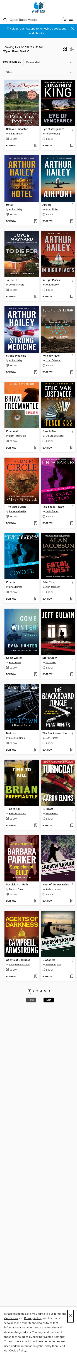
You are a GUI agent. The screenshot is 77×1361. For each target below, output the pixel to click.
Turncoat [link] (47, 809)
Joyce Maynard (16, 284)
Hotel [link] (9, 204)
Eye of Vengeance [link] (53, 129)
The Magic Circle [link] (16, 507)
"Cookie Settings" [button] (54, 1337)
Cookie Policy (17, 1350)
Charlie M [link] (12, 431)
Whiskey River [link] (51, 355)
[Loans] (63, 20)
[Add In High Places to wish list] (71, 296)
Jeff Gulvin (50, 662)
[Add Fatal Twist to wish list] (71, 599)
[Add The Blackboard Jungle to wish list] (71, 750)
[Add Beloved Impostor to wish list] (35, 145)
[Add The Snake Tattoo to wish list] (71, 523)
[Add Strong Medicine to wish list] (35, 372)
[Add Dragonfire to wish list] (71, 976)
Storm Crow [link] (49, 658)
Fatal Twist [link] (48, 582)
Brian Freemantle (17, 436)
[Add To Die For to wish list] (35, 296)
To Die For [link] (12, 280)
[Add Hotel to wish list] (35, 221)
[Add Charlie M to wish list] (35, 448)
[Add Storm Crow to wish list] (71, 674)
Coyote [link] (10, 582)
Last (48, 1000)
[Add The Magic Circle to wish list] (35, 523)
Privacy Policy (32, 1318)
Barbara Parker (16, 889)
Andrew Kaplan (53, 889)
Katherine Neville (17, 511)
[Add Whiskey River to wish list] (71, 372)
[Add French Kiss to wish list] (71, 448)
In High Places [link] (51, 280)
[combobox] (31, 19)
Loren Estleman (53, 360)
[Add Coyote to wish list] (35, 599)
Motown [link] (11, 733)
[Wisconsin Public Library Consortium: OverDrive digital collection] (38, 8)
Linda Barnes (52, 511)
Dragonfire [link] (48, 960)
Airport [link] (46, 204)
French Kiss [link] (49, 431)
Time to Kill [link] (13, 809)
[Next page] (49, 991)
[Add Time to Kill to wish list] (35, 825)
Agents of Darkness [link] (18, 960)
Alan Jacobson (52, 587)
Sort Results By (12, 62)
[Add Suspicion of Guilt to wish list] (35, 901)
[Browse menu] (71, 19)
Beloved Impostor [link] (17, 129)
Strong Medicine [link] (16, 355)
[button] (64, 50)
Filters (9, 72)
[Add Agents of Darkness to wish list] (35, 976)
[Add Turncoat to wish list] (71, 825)
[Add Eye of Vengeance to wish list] (71, 145)
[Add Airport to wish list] (71, 221)
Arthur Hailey (15, 209)
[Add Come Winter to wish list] (35, 674)
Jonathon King (52, 133)
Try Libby (12, 29)
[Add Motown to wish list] (35, 750)
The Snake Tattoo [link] (53, 507)
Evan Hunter (15, 662)
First (31, 1000)
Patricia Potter (16, 133)
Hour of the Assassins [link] (55, 884)
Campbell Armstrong (19, 964)
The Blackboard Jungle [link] (56, 733)
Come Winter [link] (14, 658)
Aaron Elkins (51, 813)
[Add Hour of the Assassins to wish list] (71, 901)
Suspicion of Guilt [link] (17, 884)
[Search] (5, 20)
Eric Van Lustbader (54, 436)
